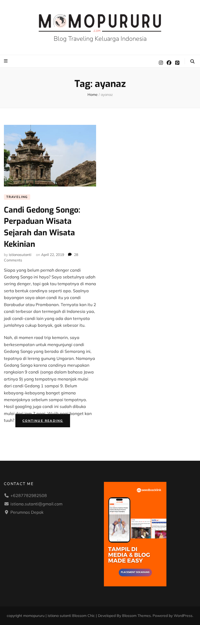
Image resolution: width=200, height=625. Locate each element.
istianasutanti (20, 254)
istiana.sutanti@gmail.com (36, 503)
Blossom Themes (136, 615)
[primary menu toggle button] (6, 61)
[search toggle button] (192, 61)
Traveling (17, 197)
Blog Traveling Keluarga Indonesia (100, 38)
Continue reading (46, 421)
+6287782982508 (28, 495)
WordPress (183, 615)
